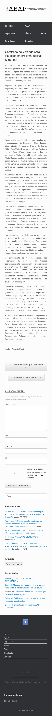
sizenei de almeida (13, 604)
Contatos (29, 41)
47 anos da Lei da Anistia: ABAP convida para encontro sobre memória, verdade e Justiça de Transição (24, 514)
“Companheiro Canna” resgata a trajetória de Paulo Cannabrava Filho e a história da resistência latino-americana (23, 523)
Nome (8, 435)
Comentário (10, 404)
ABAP (27, 25)
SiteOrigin (24, 710)
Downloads (10, 41)
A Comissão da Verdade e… (26, 377)
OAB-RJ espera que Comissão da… (26, 366)
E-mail (8, 446)
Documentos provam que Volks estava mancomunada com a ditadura (25, 586)
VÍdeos (28, 33)
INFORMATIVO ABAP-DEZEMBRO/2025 (22, 536)
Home (12, 25)
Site (6, 457)
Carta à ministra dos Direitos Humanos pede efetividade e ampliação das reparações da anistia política (26, 546)
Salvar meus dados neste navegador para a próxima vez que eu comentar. (36, 473)
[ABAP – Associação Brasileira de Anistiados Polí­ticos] (26, 8)
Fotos (43, 33)
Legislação (10, 33)
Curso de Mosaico (12, 585)
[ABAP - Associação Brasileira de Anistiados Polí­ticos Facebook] (25, 622)
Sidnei (7, 598)
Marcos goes (10, 578)
